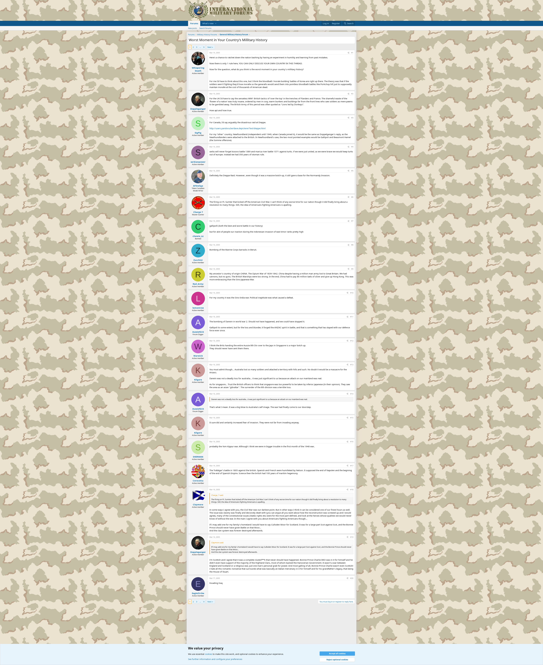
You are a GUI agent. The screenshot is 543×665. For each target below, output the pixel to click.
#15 (351, 418)
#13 (351, 364)
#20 (351, 578)
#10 (351, 293)
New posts (192, 28)
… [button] (200, 47)
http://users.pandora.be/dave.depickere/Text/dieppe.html (237, 128)
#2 (352, 93)
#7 (352, 221)
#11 (351, 317)
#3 (352, 118)
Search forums (205, 28)
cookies (208, 654)
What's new (208, 23)
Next (209, 47)
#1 (352, 52)
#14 (351, 394)
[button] (216, 23)
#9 (352, 269)
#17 (351, 465)
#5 (352, 171)
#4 (352, 147)
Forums (194, 23)
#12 (351, 341)
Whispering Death (198, 69)
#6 (352, 197)
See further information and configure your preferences (215, 659)
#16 (351, 441)
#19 (351, 537)
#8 (352, 245)
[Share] (348, 52)
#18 (351, 489)
